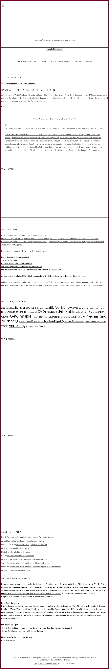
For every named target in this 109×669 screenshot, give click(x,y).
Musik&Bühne (24, 62)
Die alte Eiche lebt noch (19, 548)
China (84, 308)
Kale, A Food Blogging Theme (46, 663)
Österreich (43, 326)
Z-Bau (36, 326)
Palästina (22, 322)
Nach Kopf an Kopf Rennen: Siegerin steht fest (28, 559)
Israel (41, 316)
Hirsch (35, 317)
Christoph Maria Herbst (96, 308)
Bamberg (21, 307)
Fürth (87, 311)
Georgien (99, 311)
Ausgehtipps (10, 308)
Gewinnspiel (21, 315)
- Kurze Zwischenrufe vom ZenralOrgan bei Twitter (22, 631)
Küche (45, 62)
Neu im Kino (96, 316)
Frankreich (79, 312)
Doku (3, 312)
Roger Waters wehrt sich (20, 570)
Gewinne (5, 316)
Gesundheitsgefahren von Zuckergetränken (35, 537)
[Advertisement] (19, 190)
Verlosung (17, 325)
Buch (53, 62)
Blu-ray (66, 307)
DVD (41, 311)
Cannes (74, 307)
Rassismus (80, 322)
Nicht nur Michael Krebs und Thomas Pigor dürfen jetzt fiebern (35, 567)
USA (104, 322)
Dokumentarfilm (17, 311)
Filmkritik (66, 311)
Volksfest (29, 326)
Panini (28, 322)
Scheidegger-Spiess (94, 321)
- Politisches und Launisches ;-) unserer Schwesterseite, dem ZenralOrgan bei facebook (36, 628)
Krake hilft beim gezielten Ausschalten (28, 541)
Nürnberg (9, 320)
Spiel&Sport (64, 62)
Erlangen (50, 311)
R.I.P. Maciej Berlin (8, 640)
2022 (3, 308)
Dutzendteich (32, 312)
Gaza (92, 312)
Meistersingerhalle (67, 317)
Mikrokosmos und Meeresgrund (20, 555)
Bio (34, 307)
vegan (4, 325)
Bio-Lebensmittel (43, 308)
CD (80, 308)
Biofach (55, 307)
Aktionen (78, 62)
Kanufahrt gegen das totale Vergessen (28, 90)
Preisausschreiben (42, 321)
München (80, 316)
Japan (47, 317)
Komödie (54, 316)
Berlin (30, 308)
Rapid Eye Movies (65, 321)
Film (36, 62)
